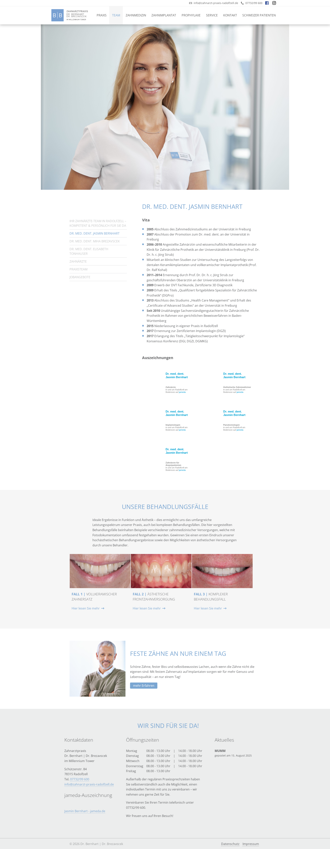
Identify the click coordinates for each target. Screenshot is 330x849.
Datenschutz (230, 844)
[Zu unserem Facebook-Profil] (268, 3)
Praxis (102, 15)
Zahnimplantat (163, 15)
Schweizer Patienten (259, 15)
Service (212, 15)
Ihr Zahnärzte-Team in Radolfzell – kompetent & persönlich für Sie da (98, 223)
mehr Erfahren (143, 685)
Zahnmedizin (136, 15)
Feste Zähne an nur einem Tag (178, 653)
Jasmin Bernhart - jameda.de (84, 811)
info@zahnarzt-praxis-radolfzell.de (89, 784)
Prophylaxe (191, 15)
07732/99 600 (79, 779)
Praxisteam (78, 269)
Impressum (251, 844)
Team (116, 15)
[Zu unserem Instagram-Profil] (276, 3)
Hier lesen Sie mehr (86, 608)
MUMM (220, 751)
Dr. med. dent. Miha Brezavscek (95, 241)
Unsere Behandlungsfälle (165, 506)
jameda (182, 392)
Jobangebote (80, 277)
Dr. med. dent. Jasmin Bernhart (177, 375)
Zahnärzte (78, 261)
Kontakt (230, 15)
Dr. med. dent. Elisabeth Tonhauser (89, 251)
